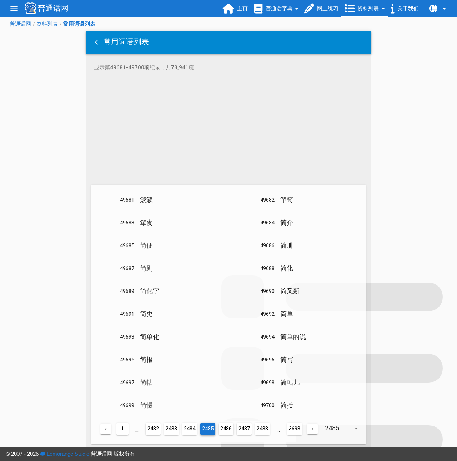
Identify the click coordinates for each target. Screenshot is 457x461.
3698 (294, 428)
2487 (244, 428)
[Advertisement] (228, 129)
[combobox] (345, 431)
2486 (226, 428)
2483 (171, 428)
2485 (208, 428)
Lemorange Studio (67, 454)
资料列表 (47, 24)
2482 (153, 428)
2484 (189, 428)
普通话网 (20, 24)
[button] (97, 42)
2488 (262, 428)
